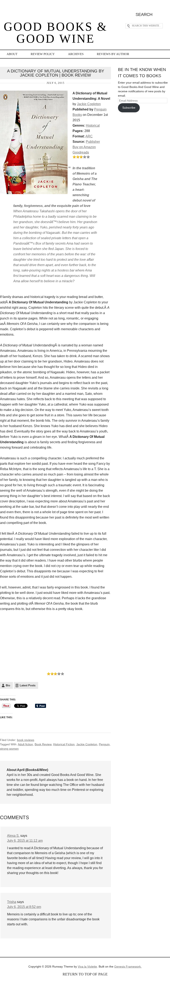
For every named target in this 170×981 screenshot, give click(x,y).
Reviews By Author (113, 54)
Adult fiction (25, 744)
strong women (9, 748)
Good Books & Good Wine (55, 32)
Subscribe (128, 107)
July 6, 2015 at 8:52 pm (24, 907)
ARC (89, 136)
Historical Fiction (64, 744)
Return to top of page (85, 974)
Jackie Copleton (89, 104)
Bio (8, 685)
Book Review (43, 744)
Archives (76, 54)
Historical (93, 125)
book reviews (25, 740)
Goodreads (81, 152)
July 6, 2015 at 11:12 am (25, 840)
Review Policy (43, 54)
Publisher (93, 141)
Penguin (104, 744)
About (12, 54)
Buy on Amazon (84, 147)
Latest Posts (27, 685)
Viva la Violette (87, 966)
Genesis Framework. (128, 966)
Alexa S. (13, 835)
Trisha (11, 902)
